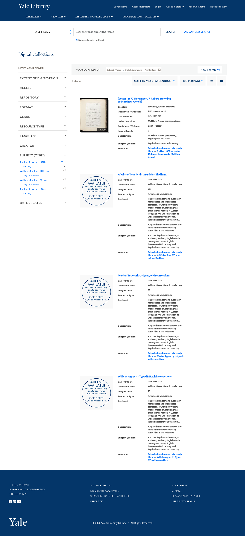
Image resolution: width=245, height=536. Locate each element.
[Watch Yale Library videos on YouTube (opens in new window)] (19, 501)
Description (85, 40)
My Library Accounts (104, 490)
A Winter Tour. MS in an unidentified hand (142, 174)
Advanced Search (197, 31)
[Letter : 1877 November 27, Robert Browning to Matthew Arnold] (144, 100)
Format (26, 107)
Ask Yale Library (175, 6)
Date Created (31, 203)
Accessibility (180, 485)
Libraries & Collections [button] (93, 16)
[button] (171, 32)
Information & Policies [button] (140, 16)
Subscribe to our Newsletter (110, 496)
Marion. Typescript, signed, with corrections (144, 275)
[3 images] (94, 115)
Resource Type (32, 126)
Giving (176, 490)
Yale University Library (34, 6)
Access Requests (141, 6)
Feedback (96, 501)
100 (191, 81)
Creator (27, 146)
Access (25, 88)
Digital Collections (36, 54)
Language (28, 136)
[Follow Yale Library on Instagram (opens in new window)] (14, 501)
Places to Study (218, 6)
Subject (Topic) (32, 155)
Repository (29, 97)
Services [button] (57, 16)
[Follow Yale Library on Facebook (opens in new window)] (10, 501)
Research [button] (32, 16)
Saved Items (120, 6)
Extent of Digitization (39, 78)
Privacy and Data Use (186, 496)
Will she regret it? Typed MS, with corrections (145, 376)
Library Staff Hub (183, 501)
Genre (25, 117)
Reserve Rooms (196, 6)
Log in (158, 6)
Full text (99, 40)
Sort (153, 81)
